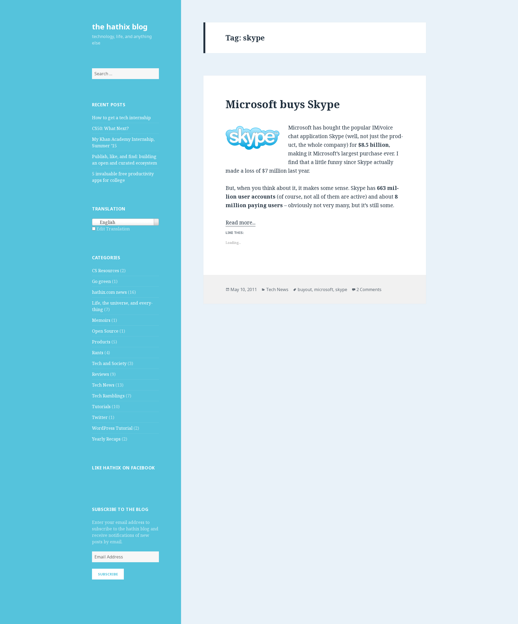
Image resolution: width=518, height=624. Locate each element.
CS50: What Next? (110, 128)
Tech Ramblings (108, 396)
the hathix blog (120, 27)
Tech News (103, 385)
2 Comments (368, 289)
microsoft (323, 289)
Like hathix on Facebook (123, 468)
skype (341, 289)
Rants (97, 353)
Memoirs (101, 320)
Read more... (240, 222)
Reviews (100, 374)
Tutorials (101, 407)
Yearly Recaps (106, 439)
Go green (101, 281)
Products (101, 342)
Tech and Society (109, 363)
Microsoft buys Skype (283, 104)
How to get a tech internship (121, 118)
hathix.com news (109, 292)
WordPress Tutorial (112, 428)
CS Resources (105, 271)
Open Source (105, 331)
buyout (305, 289)
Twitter (100, 417)
